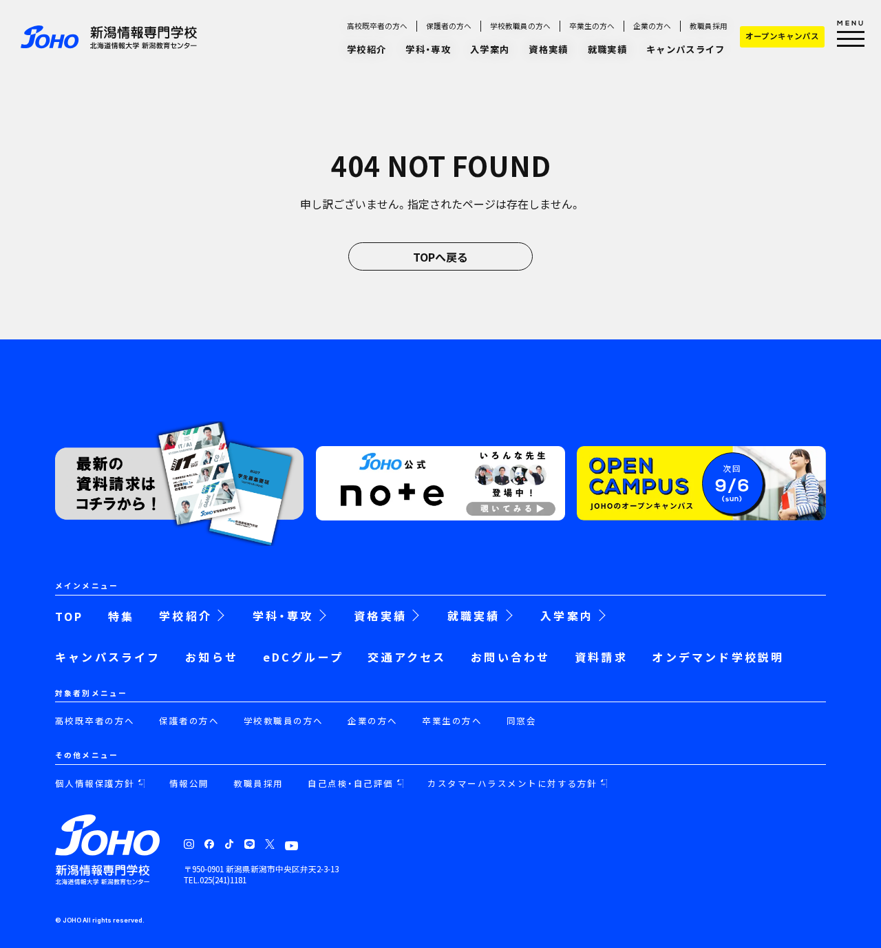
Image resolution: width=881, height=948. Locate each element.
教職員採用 (709, 26)
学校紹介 (366, 49)
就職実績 (607, 49)
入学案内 (489, 49)
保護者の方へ (448, 26)
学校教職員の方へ (520, 26)
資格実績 (548, 49)
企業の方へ (652, 26)
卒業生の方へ (592, 26)
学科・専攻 (428, 49)
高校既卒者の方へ (377, 26)
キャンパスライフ (685, 49)
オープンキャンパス (782, 35)
